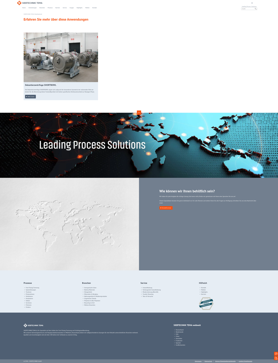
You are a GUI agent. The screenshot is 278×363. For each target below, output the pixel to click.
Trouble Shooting (148, 294)
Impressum (198, 361)
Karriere (57, 8)
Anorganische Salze (90, 288)
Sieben (28, 301)
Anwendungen (33, 8)
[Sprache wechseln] (252, 3)
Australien (179, 338)
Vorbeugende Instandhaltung (152, 290)
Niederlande (179, 332)
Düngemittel (88, 292)
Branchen (42, 8)
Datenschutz (208, 361)
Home (24, 8)
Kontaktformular (166, 208)
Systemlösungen (31, 290)
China (177, 336)
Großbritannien (180, 345)
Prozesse (50, 8)
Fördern (28, 307)
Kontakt (94, 8)
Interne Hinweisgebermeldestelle (225, 361)
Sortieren (29, 303)
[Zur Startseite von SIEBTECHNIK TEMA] (29, 2)
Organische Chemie (90, 298)
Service (65, 8)
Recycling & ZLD (89, 303)
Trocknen (28, 292)
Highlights (79, 8)
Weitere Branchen (89, 305)
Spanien (178, 343)
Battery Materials (89, 290)
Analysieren (29, 298)
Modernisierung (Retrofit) (150, 292)
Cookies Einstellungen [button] (245, 361)
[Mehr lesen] (61, 34)
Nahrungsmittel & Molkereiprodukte (95, 296)
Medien (87, 8)
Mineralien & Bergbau (91, 294)
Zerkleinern (29, 296)
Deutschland (180, 330)
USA (177, 334)
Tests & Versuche (148, 296)
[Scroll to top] (139, 112)
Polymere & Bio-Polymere (92, 301)
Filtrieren (28, 305)
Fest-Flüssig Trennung (32, 288)
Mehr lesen (31, 97)
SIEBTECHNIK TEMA (29, 14)
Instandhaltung (147, 288)
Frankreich (179, 341)
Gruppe (72, 8)
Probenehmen (30, 294)
